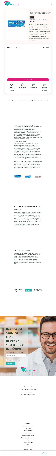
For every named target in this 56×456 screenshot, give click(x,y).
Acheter (29, 79)
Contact (28, 444)
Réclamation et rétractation (28, 437)
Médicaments (37, 12)
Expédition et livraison (28, 435)
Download (28, 290)
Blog (28, 440)
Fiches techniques (43, 100)
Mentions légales (28, 449)
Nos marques (28, 428)
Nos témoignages (28, 430)
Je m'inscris (10, 363)
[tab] (12, 100)
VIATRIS (32, 17)
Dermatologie (44, 12)
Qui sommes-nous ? (28, 426)
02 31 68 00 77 (29, 392)
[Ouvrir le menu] (2, 453)
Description (12, 100)
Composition (33, 100)
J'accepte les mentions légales (14, 360)
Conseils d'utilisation (22, 100)
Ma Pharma (31, 11)
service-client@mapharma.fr (28, 394)
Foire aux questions (28, 442)
